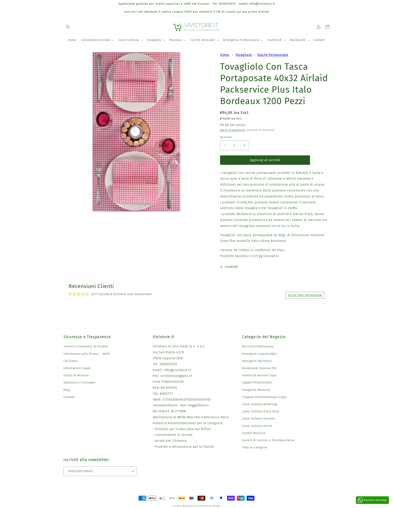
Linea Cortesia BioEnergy (259, 404)
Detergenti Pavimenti (257, 361)
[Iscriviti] (132, 471)
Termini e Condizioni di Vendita (85, 346)
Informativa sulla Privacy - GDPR (86, 354)
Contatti (69, 397)
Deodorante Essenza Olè (259, 368)
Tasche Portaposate (272, 55)
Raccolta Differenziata (258, 346)
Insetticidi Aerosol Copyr (259, 375)
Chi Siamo (70, 361)
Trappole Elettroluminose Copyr (264, 397)
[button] (67, 26)
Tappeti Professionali (257, 382)
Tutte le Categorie (254, 447)
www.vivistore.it (190, 506)
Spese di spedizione (232, 130)
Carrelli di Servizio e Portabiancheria (268, 440)
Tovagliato (243, 55)
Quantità (226, 137)
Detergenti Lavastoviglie (259, 354)
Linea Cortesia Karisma (258, 418)
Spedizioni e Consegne (79, 382)
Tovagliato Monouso (256, 390)
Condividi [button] (231, 267)
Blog (66, 390)
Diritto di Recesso (76, 375)
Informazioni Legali (77, 368)
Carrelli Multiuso (253, 433)
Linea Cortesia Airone (257, 426)
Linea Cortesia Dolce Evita (260, 411)
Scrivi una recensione (305, 295)
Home (224, 55)
